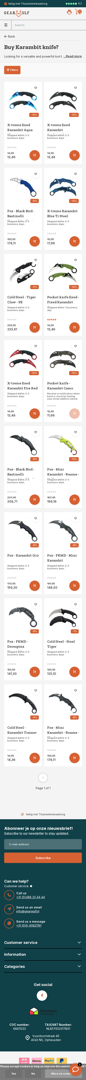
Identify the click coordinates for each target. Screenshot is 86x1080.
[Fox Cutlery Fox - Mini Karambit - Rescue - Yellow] (63, 445)
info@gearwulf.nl (27, 911)
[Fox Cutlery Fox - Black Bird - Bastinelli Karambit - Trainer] (23, 187)
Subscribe (43, 858)
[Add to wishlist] (36, 88)
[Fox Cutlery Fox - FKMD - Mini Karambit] (63, 531)
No (33, 1073)
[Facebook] (42, 995)
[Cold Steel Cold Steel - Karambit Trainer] (23, 703)
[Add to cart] (34, 155)
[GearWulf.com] (16, 13)
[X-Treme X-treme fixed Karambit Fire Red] (23, 359)
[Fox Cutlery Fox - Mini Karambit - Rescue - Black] (63, 703)
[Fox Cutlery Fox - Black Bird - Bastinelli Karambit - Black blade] (23, 445)
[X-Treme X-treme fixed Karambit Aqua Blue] (23, 100)
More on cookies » (63, 1073)
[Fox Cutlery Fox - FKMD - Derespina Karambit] (23, 617)
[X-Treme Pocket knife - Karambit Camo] (63, 359)
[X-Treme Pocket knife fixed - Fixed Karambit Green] (63, 273)
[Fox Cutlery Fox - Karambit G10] (23, 531)
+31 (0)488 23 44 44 (30, 897)
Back (11, 36)
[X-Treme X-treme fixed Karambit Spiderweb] (63, 100)
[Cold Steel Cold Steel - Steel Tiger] (63, 617)
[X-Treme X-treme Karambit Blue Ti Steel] (63, 187)
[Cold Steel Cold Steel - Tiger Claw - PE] (23, 273)
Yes (13, 1073)
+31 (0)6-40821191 (28, 925)
